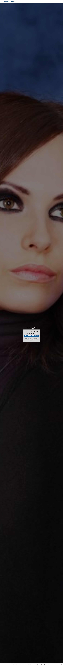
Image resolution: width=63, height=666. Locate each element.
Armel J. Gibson (10, 1)
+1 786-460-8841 (32, 336)
